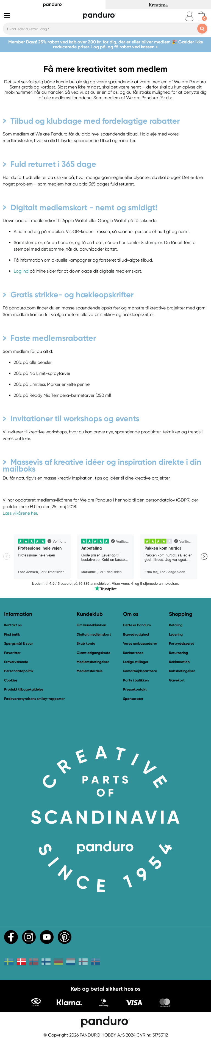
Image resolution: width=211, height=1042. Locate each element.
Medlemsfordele (89, 671)
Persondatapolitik (19, 671)
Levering (176, 634)
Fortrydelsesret (181, 643)
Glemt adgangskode (93, 653)
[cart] (201, 16)
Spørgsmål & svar (18, 643)
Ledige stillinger (135, 662)
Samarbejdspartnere (140, 671)
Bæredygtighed (136, 634)
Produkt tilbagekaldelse (23, 689)
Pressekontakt (135, 689)
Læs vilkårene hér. (20, 513)
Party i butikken (136, 680)
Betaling (175, 625)
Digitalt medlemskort (94, 634)
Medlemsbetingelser (93, 662)
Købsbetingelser (182, 671)
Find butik (12, 634)
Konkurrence (133, 653)
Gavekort (177, 680)
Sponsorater (133, 699)
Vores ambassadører (140, 643)
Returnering (178, 653)
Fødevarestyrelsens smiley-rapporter (34, 699)
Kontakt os (13, 625)
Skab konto (86, 643)
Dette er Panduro (137, 625)
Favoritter (12, 653)
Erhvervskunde (16, 662)
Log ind (21, 271)
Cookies (10, 680)
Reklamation (179, 662)
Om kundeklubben (91, 625)
